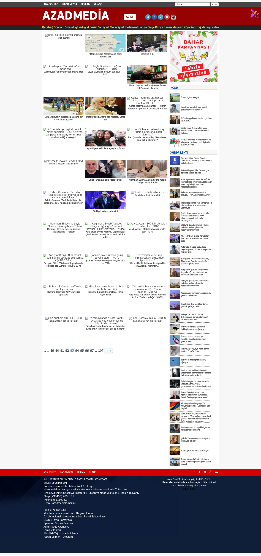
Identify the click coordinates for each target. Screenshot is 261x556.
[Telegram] (148, 19)
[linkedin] (216, 472)
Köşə (187, 27)
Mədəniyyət (117, 27)
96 (87, 350)
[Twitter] (161, 19)
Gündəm (59, 27)
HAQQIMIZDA (69, 4)
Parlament (131, 27)
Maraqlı (206, 27)
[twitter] (205, 472)
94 (77, 350)
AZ (128, 17)
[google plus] (211, 472)
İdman (168, 27)
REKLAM (85, 4)
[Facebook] (154, 19)
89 (52, 350)
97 (92, 350)
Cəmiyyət (103, 27)
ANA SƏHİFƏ (51, 4)
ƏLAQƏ (98, 4)
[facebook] (199, 472)
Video (215, 27)
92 (67, 350)
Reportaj (196, 27)
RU (132, 17)
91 (62, 350)
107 (101, 350)
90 (57, 350)
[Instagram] (173, 19)
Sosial (93, 27)
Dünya (159, 27)
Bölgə (151, 27)
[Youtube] (167, 19)
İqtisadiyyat (82, 27)
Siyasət (69, 27)
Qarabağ (47, 27)
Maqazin (178, 27)
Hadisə (142, 27)
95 (82, 350)
